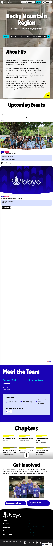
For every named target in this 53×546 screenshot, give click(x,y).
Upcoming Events (24, 36)
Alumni (6, 524)
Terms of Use (31, 535)
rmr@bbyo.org (27, 401)
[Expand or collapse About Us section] (46, 95)
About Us (13, 36)
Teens (5, 520)
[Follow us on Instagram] (7, 411)
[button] (2, 2)
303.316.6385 (12, 401)
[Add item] (48, 36)
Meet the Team (37, 36)
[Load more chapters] (26, 455)
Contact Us (31, 520)
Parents (6, 531)
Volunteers (7, 527)
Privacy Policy (32, 532)
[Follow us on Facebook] (10, 411)
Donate (39, 2)
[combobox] (47, 544)
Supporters (7, 534)
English (47, 544)
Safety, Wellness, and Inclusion (36, 526)
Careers (30, 529)
